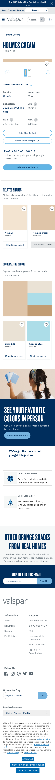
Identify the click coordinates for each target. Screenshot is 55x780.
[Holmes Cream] (46, 64)
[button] (3, 20)
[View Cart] (50, 20)
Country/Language (13, 706)
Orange (7, 96)
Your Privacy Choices (27, 770)
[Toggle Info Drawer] (30, 84)
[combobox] (33, 19)
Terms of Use (30, 752)
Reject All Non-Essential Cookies (27, 764)
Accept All (27, 758)
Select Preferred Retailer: (13, 10)
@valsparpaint (42, 557)
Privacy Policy (43, 739)
